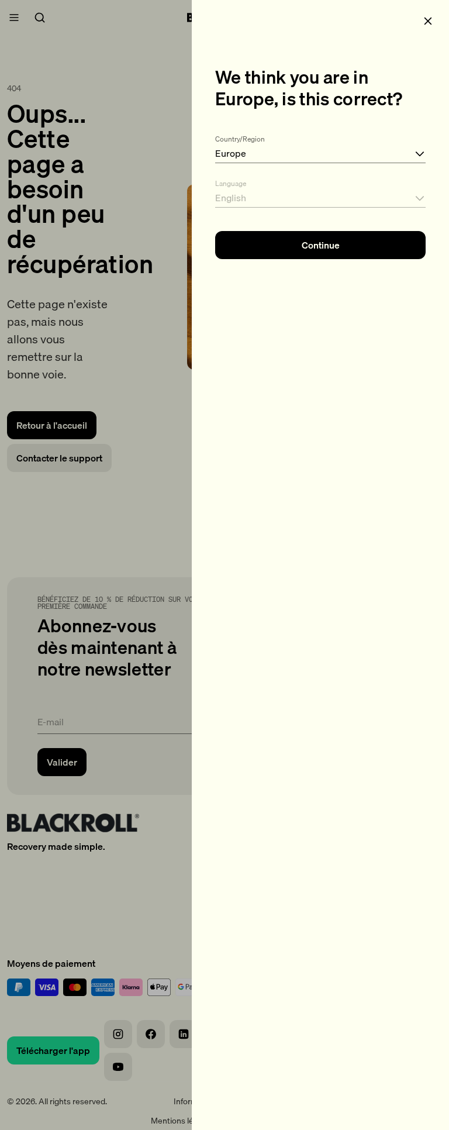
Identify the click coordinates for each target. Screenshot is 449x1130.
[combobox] (320, 146)
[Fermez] (428, 21)
